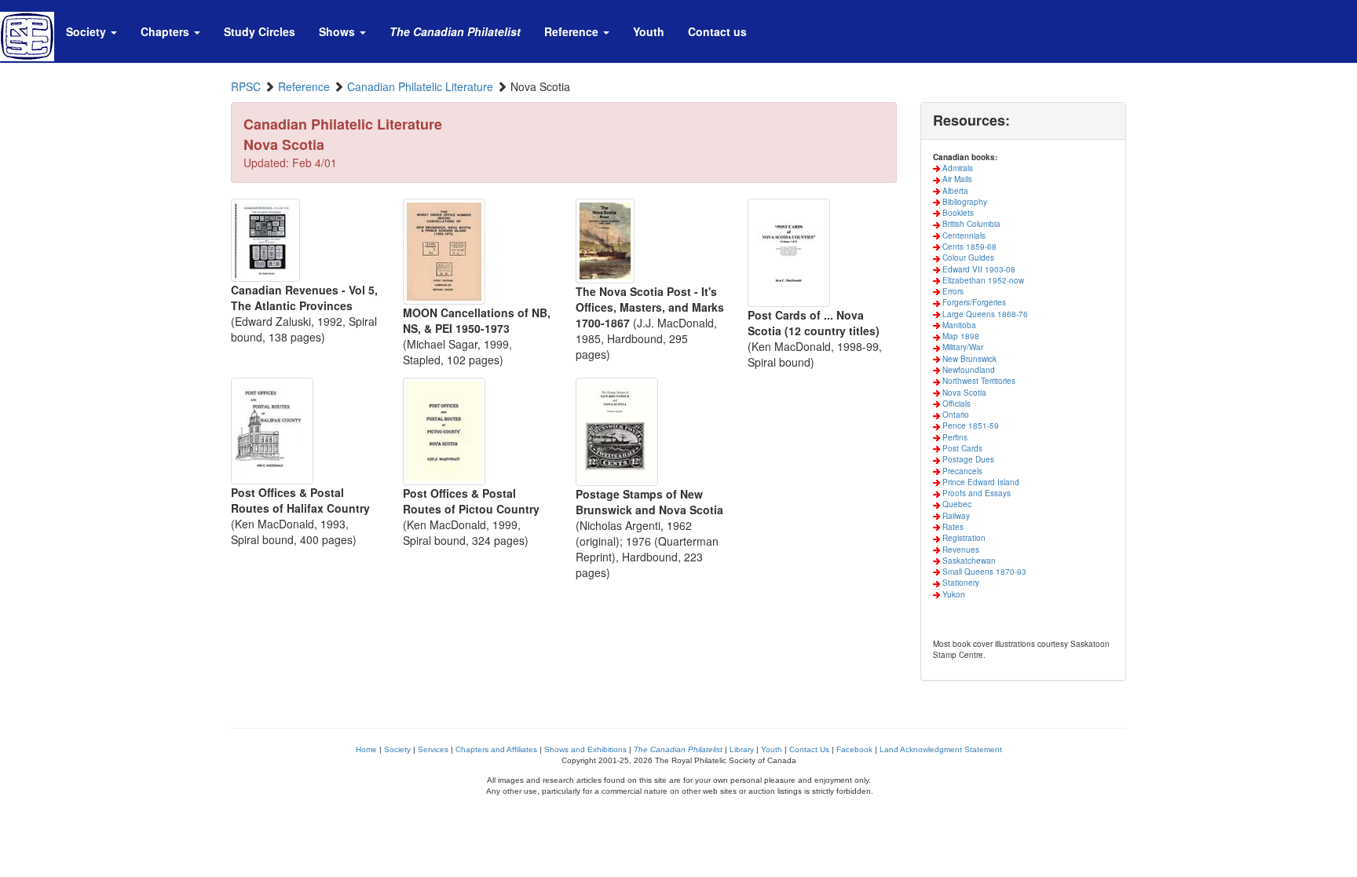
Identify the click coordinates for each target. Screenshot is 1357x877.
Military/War (961, 347)
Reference (304, 86)
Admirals (956, 168)
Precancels (961, 471)
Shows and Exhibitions (585, 749)
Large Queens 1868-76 (984, 314)
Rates (952, 526)
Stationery (959, 582)
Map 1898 (959, 336)
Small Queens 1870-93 (983, 571)
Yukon (952, 594)
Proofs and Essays (975, 493)
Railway (955, 515)
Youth (771, 749)
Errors (952, 291)
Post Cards (961, 448)
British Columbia (970, 223)
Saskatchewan (968, 560)
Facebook (854, 749)
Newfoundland (967, 369)
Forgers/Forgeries (973, 302)
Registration (963, 537)
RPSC (246, 86)
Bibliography (963, 201)
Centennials (963, 235)
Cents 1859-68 (968, 246)
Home (366, 749)
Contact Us (809, 749)
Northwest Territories (977, 380)
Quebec (955, 504)
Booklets (957, 212)
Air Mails (956, 179)
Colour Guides (967, 257)
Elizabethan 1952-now (982, 280)
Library (742, 749)
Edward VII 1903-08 (977, 269)
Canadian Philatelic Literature (420, 86)
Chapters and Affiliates (496, 749)
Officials (955, 403)
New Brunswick (968, 358)
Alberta (954, 190)
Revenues (959, 549)
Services (433, 749)
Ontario (954, 414)
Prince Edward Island (979, 482)
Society (397, 749)
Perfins (953, 437)
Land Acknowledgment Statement (941, 749)
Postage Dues (967, 459)
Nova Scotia (963, 392)
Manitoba (958, 325)
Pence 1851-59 (969, 425)
